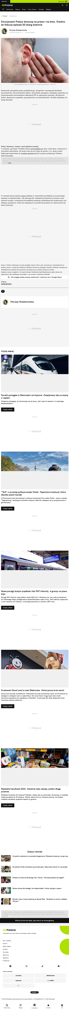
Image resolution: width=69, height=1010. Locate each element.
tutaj (9, 163)
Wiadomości (9, 9)
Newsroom (6, 955)
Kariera (5, 943)
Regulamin (6, 958)
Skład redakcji (7, 946)
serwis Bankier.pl (36, 148)
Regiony (17, 9)
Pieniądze (41, 9)
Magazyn (48, 9)
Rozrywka (5, 952)
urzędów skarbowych (28, 153)
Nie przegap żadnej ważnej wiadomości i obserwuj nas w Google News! (36, 277)
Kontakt (5, 949)
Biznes (24, 9)
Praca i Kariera (32, 9)
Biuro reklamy (7, 940)
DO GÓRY (34, 992)
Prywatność (6, 960)
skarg (24, 195)
